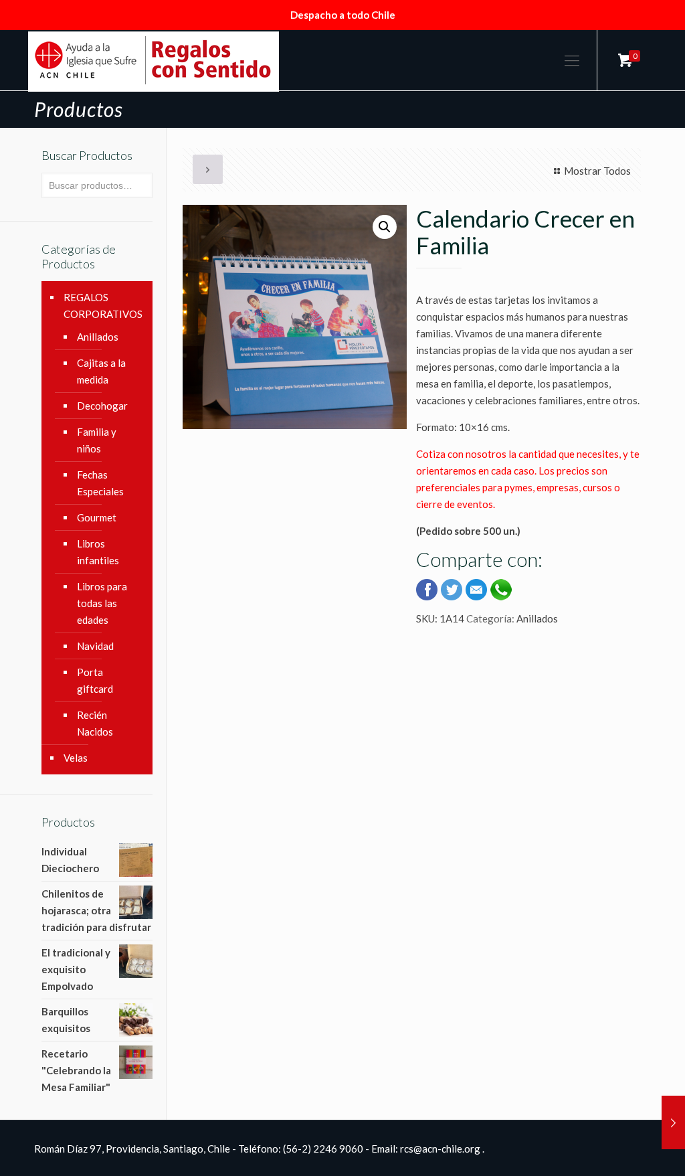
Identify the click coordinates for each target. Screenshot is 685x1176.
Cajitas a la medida (101, 371)
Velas (76, 758)
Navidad (95, 646)
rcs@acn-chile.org (440, 1149)
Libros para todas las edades (102, 603)
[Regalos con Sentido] (153, 60)
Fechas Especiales (100, 483)
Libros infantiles (98, 551)
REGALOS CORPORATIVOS (103, 305)
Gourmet (96, 517)
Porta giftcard (95, 680)
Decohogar (102, 406)
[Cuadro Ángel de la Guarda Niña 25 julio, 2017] (673, 1122)
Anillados (537, 618)
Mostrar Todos (597, 171)
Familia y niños (96, 440)
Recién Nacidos (95, 723)
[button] (385, 227)
